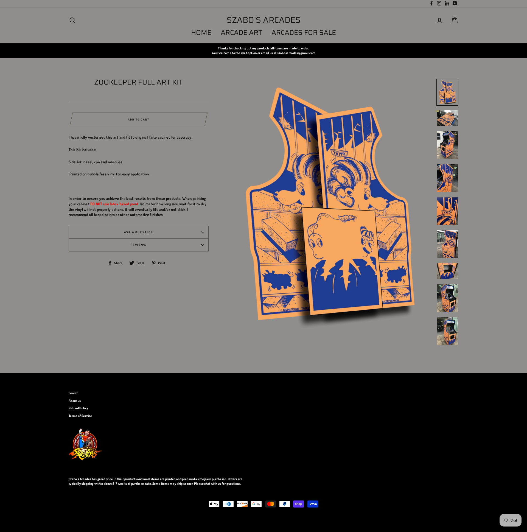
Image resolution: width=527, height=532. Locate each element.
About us (75, 401)
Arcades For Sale (303, 32)
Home (201, 32)
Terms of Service (80, 416)
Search (73, 393)
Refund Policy (78, 408)
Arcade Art (241, 32)
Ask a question (138, 232)
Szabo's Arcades (264, 20)
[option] (263, 50)
